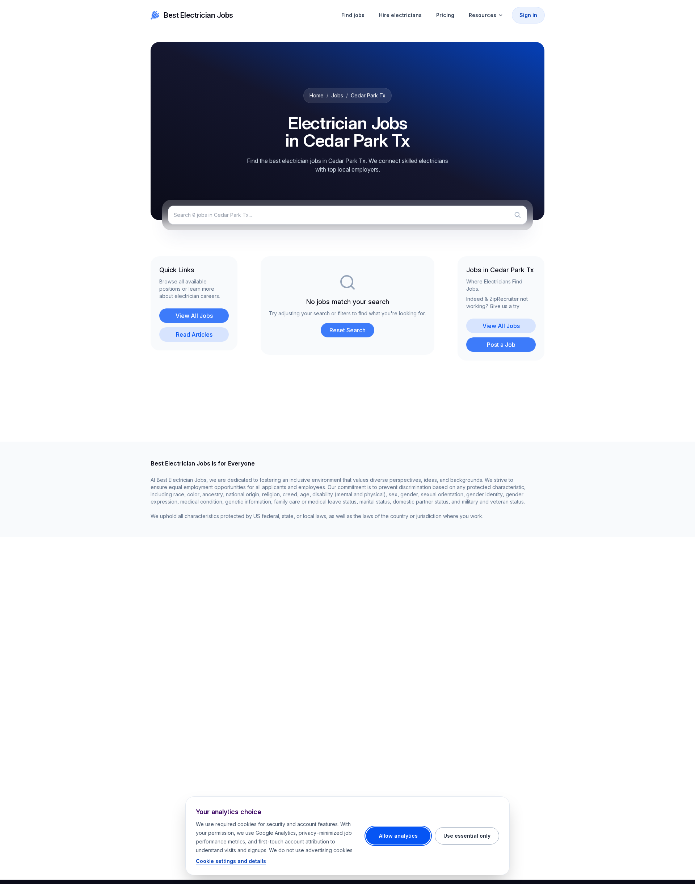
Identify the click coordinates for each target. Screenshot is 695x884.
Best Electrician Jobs (198, 15)
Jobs (337, 95)
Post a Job (501, 344)
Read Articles (194, 334)
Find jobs (353, 15)
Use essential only (466, 836)
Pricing (445, 15)
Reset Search (347, 330)
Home (316, 95)
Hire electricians (400, 15)
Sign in (528, 15)
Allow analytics (398, 836)
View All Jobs (194, 315)
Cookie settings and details (231, 861)
